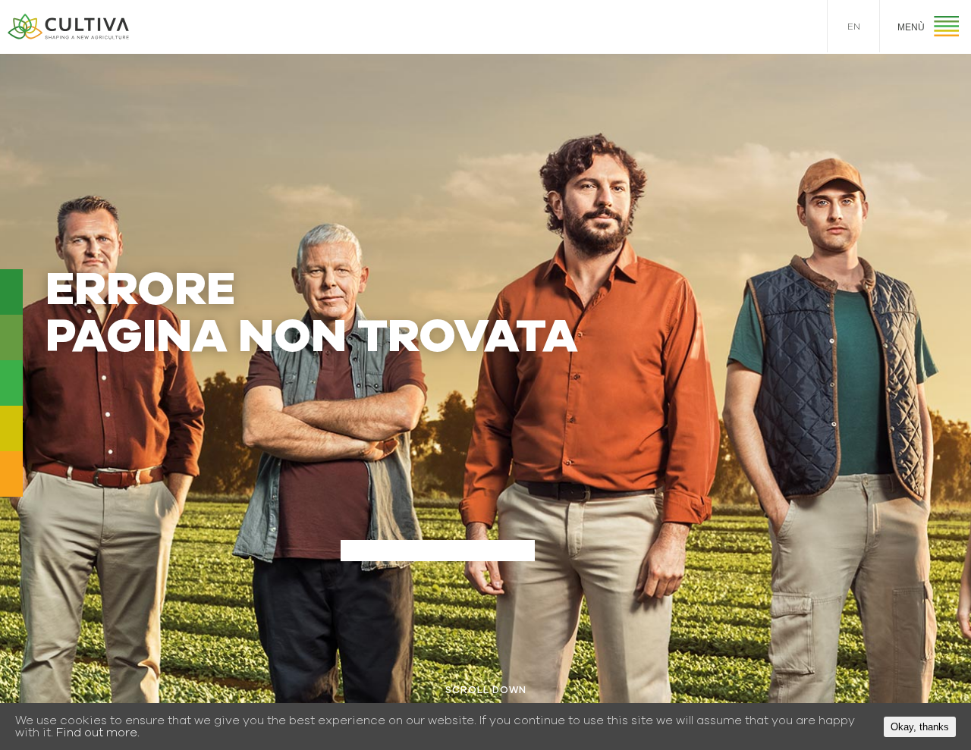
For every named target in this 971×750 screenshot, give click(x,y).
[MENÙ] (946, 28)
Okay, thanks (920, 727)
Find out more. (98, 732)
